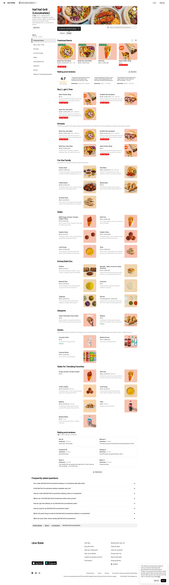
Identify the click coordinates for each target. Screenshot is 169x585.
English (115, 564)
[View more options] (134, 9)
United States (37, 525)
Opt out (156, 580)
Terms (99, 573)
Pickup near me (116, 553)
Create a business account (93, 557)
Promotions (88, 560)
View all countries (117, 550)
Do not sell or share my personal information (124, 573)
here (158, 576)
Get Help (87, 543)
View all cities (115, 546)
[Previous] (132, 40)
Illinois (47, 525)
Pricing (107, 573)
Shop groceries (116, 560)
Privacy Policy (90, 573)
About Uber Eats (116, 557)
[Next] (135, 40)
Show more (98, 472)
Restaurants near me (118, 543)
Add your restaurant (91, 550)
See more (133, 72)
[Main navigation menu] (4, 3)
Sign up (162, 3)
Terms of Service (108, 576)
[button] (84, 483)
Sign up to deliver (90, 553)
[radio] (62, 33)
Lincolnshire (56, 525)
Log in (154, 3)
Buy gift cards (89, 546)
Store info (36, 27)
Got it (163, 580)
